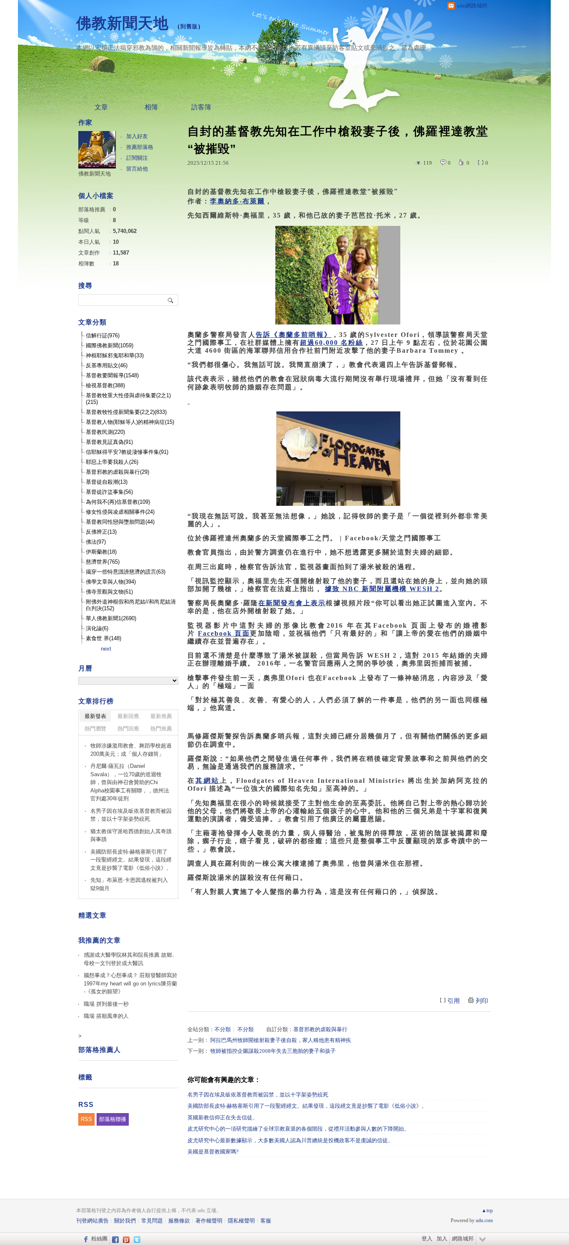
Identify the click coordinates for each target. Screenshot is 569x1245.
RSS (86, 1119)
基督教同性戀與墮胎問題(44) (120, 522)
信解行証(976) (103, 335)
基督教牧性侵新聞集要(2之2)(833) (126, 412)
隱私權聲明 (241, 1221)
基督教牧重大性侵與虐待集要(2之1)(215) (128, 398)
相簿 (151, 107)
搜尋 (171, 300)
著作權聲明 (208, 1221)
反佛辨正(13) (101, 532)
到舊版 (189, 26)
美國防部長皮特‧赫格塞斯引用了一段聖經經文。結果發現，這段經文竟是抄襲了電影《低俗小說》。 (307, 1106)
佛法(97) (96, 542)
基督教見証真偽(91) (109, 442)
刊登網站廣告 (92, 1221)
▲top (487, 1210)
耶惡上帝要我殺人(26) (112, 462)
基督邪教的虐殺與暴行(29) (117, 472)
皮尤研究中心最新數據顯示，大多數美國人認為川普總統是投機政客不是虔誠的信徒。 (290, 1140)
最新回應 (128, 716)
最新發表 (95, 716)
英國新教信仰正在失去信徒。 (222, 1117)
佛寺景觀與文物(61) (109, 592)
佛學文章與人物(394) (111, 582)
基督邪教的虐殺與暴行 (320, 1029)
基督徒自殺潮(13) (106, 482)
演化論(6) (97, 628)
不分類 (223, 1029)
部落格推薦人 (99, 1049)
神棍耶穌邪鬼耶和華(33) (115, 355)
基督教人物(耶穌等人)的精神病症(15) (130, 422)
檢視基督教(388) (105, 385)
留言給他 (137, 169)
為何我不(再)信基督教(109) (118, 502)
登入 (427, 1238)
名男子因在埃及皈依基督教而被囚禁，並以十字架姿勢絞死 (257, 1095)
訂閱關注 (137, 158)
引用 (453, 1000)
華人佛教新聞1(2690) (111, 618)
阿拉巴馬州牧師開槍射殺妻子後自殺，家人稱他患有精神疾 (280, 1040)
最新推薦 (161, 716)
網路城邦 (463, 1238)
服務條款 (179, 1221)
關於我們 (125, 1221)
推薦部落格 (139, 147)
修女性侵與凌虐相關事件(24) (120, 512)
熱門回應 (128, 728)
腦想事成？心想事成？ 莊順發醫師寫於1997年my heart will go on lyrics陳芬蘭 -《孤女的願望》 (130, 983)
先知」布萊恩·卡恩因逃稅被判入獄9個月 (129, 884)
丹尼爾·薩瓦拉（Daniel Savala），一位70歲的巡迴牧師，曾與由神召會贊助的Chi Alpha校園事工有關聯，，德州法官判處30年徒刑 (129, 782)
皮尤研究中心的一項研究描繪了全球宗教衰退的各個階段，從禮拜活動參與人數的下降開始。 (298, 1129)
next (106, 649)
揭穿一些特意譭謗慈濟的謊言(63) (125, 572)
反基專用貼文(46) (106, 365)
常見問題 (152, 1221)
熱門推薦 (161, 728)
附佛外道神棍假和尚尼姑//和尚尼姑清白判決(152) (131, 605)
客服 (265, 1221)
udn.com (484, 1220)
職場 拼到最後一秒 (106, 1004)
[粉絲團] (84, 1239)
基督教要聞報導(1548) (112, 375)
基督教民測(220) (105, 432)
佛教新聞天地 (122, 23)
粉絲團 (99, 1238)
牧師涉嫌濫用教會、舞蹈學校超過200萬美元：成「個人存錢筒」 (131, 750)
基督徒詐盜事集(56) (109, 492)
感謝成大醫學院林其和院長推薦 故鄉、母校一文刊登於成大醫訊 (130, 959)
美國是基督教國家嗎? (213, 1151)
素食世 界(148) (103, 638)
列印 (482, 1000)
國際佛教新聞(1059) (109, 345)
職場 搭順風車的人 (106, 1016)
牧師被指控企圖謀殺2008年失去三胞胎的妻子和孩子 (273, 1051)
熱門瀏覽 (95, 728)
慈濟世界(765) (103, 562)
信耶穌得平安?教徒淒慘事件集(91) (127, 452)
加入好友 (137, 136)
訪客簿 (201, 107)
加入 (442, 1238)
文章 (101, 107)
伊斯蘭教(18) (101, 552)
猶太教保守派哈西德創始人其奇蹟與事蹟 (131, 835)
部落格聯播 (112, 1119)
